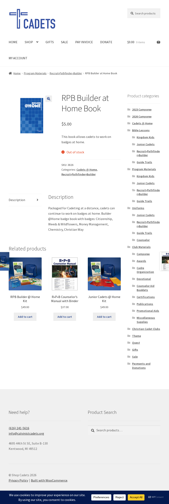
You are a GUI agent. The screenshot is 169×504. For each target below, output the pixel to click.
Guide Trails (144, 162)
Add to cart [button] (25, 317)
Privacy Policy (18, 480)
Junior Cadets (146, 144)
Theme (136, 336)
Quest (136, 343)
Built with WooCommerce (49, 480)
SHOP (29, 42)
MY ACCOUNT (18, 58)
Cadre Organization (145, 270)
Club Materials (141, 247)
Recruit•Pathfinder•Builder (66, 73)
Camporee (143, 254)
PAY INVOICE (84, 42)
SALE (64, 42)
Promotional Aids (148, 311)
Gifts (135, 350)
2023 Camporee (141, 109)
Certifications (146, 297)
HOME (13, 42)
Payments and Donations (141, 366)
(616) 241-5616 (19, 428)
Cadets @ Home (86, 169)
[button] (48, 98)
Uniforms (138, 208)
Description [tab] (17, 200)
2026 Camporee (141, 116)
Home (17, 73)
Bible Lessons (141, 130)
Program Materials (35, 73)
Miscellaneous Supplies (146, 320)
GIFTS (50, 42)
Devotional (144, 279)
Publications (145, 304)
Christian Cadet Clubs (146, 329)
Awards (141, 261)
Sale (135, 357)
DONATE (106, 42)
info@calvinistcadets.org (26, 433)
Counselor (143, 240)
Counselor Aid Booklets (145, 288)
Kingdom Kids (145, 137)
